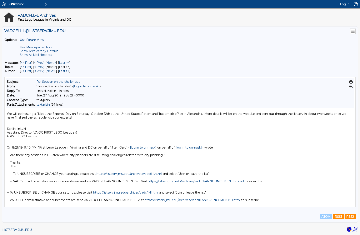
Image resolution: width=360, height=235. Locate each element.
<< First (26, 63)
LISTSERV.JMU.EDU (17, 230)
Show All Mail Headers (36, 55)
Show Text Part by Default (39, 51)
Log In (345, 4)
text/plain (43, 104)
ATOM (326, 217)
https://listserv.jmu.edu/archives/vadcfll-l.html (129, 174)
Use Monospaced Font (36, 47)
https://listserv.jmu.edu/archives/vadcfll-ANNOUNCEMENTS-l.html (196, 181)
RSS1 (338, 217)
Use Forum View (32, 40)
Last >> (64, 63)
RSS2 (350, 217)
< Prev (39, 63)
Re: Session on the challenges (58, 82)
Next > (51, 63)
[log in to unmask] (86, 86)
